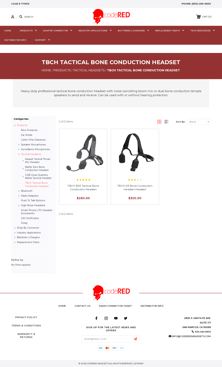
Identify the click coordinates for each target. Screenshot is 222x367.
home (62, 305)
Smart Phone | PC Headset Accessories (36, 212)
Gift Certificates (30, 218)
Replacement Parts (167, 30)
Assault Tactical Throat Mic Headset (37, 161)
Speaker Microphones (33, 144)
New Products (29, 130)
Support (40, 40)
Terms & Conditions (26, 325)
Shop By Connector (55, 30)
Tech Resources (200, 30)
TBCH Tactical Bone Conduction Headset (37, 184)
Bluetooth (27, 190)
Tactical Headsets (31, 154)
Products (26, 30)
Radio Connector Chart (115, 305)
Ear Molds (26, 135)
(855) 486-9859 (201, 3)
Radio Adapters (29, 195)
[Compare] (87, 172)
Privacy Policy (26, 317)
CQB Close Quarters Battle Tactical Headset (38, 177)
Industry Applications (92, 30)
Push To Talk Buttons (33, 200)
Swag (24, 222)
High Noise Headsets (33, 205)
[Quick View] (80, 172)
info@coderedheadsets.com (191, 336)
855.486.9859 (203, 331)
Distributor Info (15, 40)
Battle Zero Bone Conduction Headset (37, 169)
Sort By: (180, 121)
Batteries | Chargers (131, 30)
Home (7, 30)
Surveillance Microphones (35, 149)
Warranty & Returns (26, 336)
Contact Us (82, 305)
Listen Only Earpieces (33, 139)
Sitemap (139, 363)
